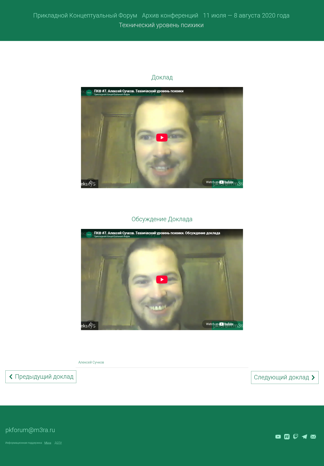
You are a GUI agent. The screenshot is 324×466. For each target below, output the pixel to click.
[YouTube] (278, 436)
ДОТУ (58, 442)
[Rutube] (287, 436)
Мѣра (47, 442)
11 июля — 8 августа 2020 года (246, 15)
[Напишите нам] (313, 436)
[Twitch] (295, 436)
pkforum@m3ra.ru (30, 430)
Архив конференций (170, 15)
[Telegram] (304, 436)
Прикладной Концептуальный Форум (85, 15)
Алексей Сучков (91, 362)
